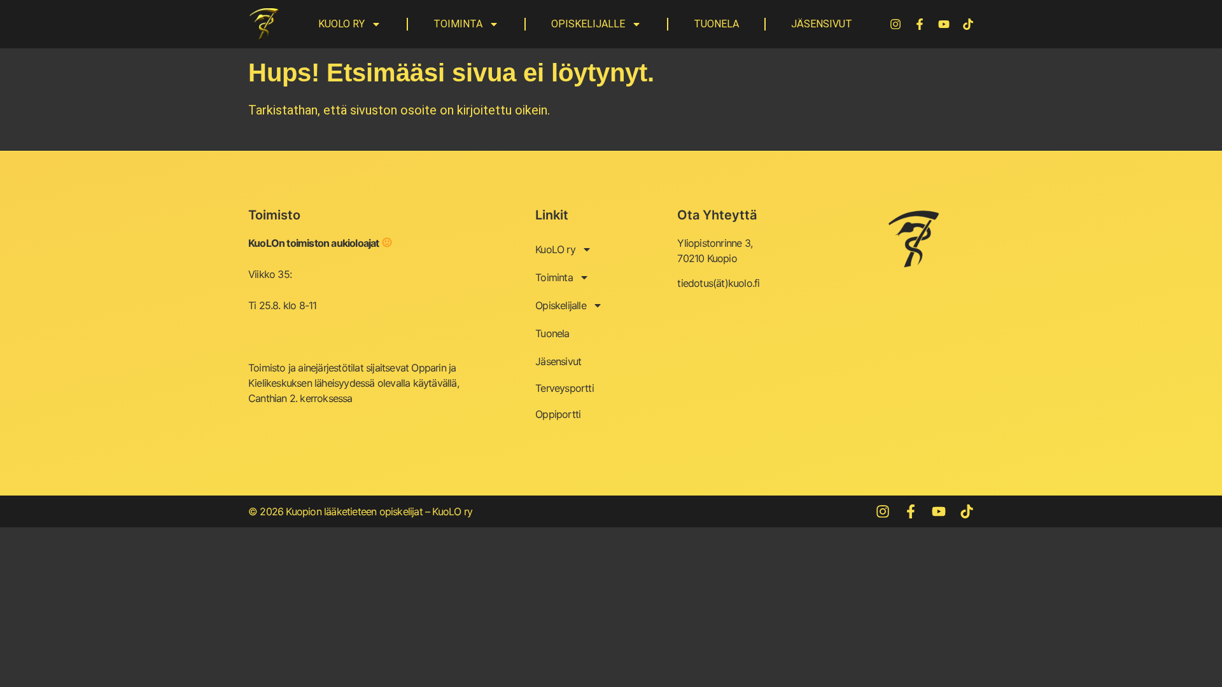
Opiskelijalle (588, 24)
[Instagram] (895, 24)
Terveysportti (564, 388)
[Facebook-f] (919, 24)
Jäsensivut (821, 24)
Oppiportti (557, 414)
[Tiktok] (968, 24)
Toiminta (457, 24)
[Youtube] (944, 24)
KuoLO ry (341, 24)
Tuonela (716, 24)
